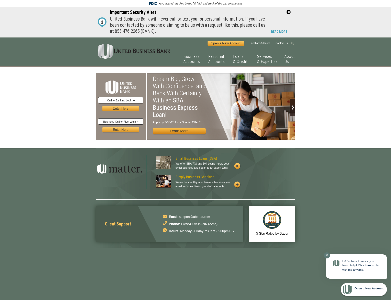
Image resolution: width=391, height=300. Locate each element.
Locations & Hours (260, 43)
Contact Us (282, 43)
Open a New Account (226, 43)
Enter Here (121, 108)
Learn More (179, 131)
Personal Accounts (216, 59)
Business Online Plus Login (119, 121)
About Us (289, 59)
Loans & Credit (240, 59)
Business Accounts (191, 59)
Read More (279, 32)
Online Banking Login (119, 100)
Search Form (293, 43)
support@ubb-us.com (194, 217)
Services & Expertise (267, 59)
